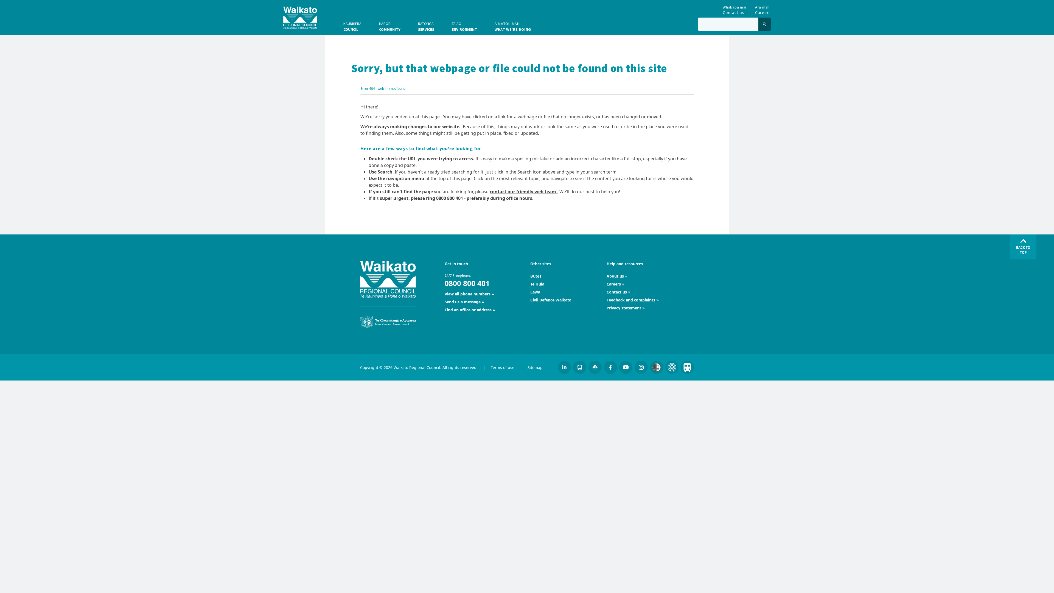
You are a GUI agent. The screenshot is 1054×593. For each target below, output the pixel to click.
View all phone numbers (467, 293)
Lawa (535, 292)
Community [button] (389, 26)
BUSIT (536, 276)
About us (615, 276)
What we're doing (513, 26)
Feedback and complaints (631, 300)
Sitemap (535, 367)
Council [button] (352, 26)
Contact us (734, 9)
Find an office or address (468, 309)
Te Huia (537, 284)
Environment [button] (464, 26)
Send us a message (463, 301)
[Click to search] (764, 24)
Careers (763, 9)
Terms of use (502, 367)
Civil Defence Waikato (550, 300)
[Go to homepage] (300, 18)
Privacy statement (624, 308)
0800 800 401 (467, 283)
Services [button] (426, 26)
